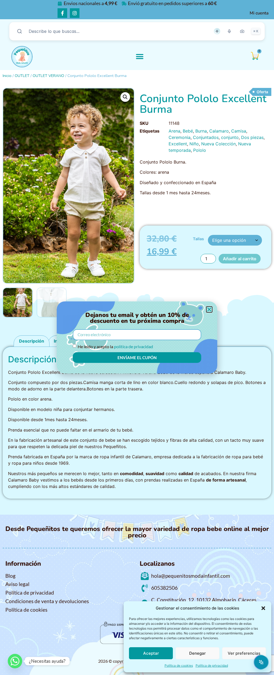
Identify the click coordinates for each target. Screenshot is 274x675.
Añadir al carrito (239, 258)
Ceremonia (180, 137)
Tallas (198, 239)
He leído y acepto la (115, 346)
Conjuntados (206, 137)
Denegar (197, 653)
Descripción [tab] (31, 341)
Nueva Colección (218, 143)
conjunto (230, 137)
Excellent (178, 143)
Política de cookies (179, 666)
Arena (174, 131)
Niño (194, 143)
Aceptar (151, 653)
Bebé (188, 131)
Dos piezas (252, 137)
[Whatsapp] (15, 661)
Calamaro (219, 131)
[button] (263, 608)
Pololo (199, 150)
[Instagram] (74, 13)
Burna (201, 131)
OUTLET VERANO (48, 75)
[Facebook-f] (62, 13)
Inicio (7, 75)
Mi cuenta (259, 13)
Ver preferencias (244, 653)
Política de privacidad (212, 666)
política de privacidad (133, 346)
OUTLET (22, 75)
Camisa (238, 131)
